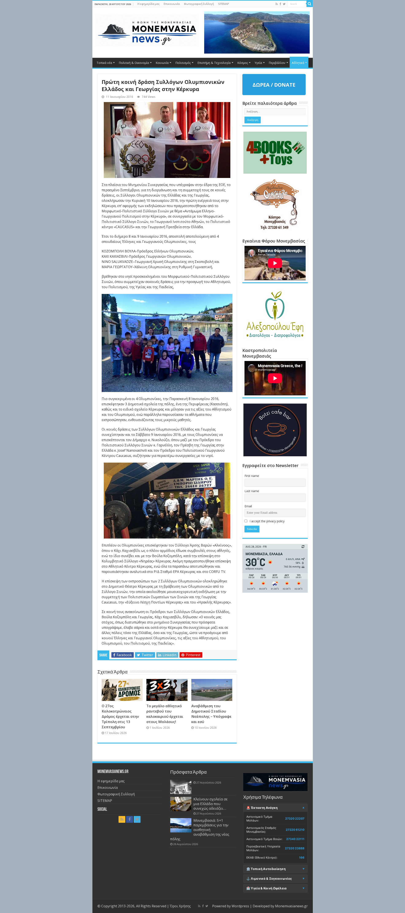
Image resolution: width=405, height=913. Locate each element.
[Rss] (276, 4)
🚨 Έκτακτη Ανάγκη (262, 808)
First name (251, 476)
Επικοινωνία (172, 4)
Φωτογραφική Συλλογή (199, 4)
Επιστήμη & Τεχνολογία (214, 63)
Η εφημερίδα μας (148, 4)
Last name (251, 491)
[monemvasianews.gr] (147, 29)
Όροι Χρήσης (180, 906)
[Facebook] (280, 4)
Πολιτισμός (183, 63)
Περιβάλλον (277, 63)
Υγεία (258, 63)
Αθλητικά (298, 63)
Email (248, 506)
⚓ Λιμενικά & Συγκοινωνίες (269, 879)
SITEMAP (223, 4)
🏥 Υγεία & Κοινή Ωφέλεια (266, 888)
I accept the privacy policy (267, 521)
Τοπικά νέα (104, 63)
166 (301, 857)
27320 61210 (295, 829)
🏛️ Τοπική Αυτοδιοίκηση (266, 869)
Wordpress (240, 906)
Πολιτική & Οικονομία (134, 63)
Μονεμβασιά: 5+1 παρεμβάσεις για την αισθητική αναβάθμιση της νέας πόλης (199, 829)
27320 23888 (294, 848)
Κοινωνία (162, 63)
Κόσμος (242, 63)
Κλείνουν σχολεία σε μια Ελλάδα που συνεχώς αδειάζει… (210, 804)
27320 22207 (294, 818)
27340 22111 (295, 839)
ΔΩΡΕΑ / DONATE (273, 84)
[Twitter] (284, 4)
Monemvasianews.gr (291, 906)
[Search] (309, 4)
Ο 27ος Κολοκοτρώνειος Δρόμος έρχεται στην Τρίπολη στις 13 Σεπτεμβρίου (120, 716)
